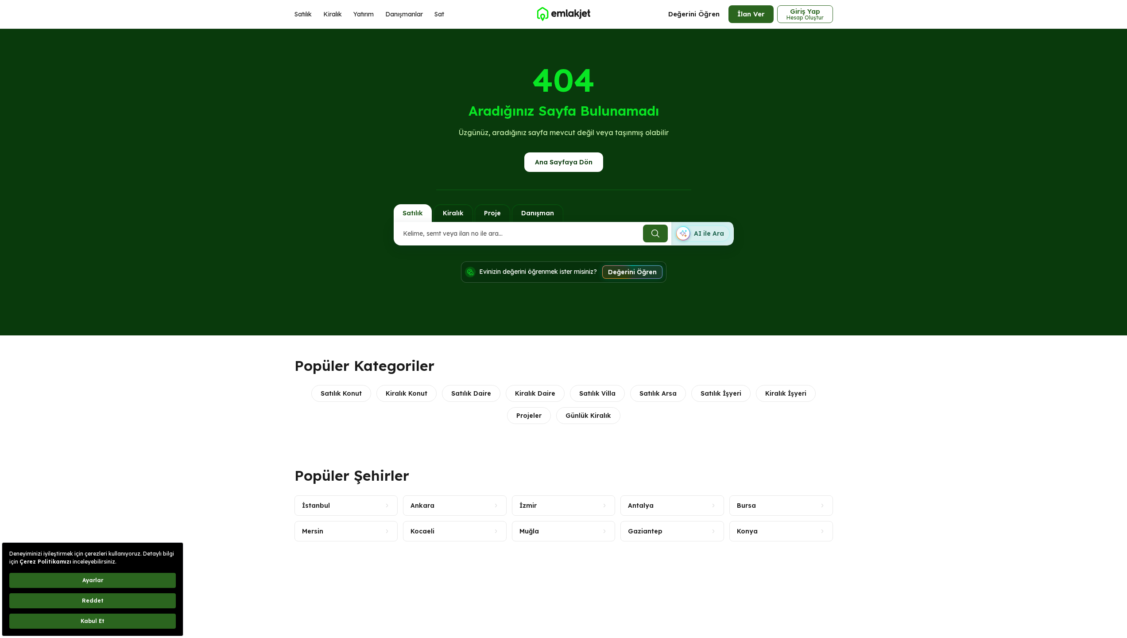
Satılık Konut (341, 393)
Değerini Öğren (694, 14)
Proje (492, 213)
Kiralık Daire (535, 393)
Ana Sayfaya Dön (564, 162)
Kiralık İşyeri (785, 393)
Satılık (303, 14)
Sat (439, 14)
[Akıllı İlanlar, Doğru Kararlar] (563, 14)
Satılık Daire (471, 393)
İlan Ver (751, 14)
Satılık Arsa (658, 393)
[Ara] (655, 233)
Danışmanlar (404, 14)
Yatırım (363, 14)
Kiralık (332, 14)
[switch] (702, 233)
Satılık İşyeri (721, 393)
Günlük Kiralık (588, 416)
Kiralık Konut (406, 393)
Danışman (537, 213)
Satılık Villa (597, 393)
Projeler (529, 416)
